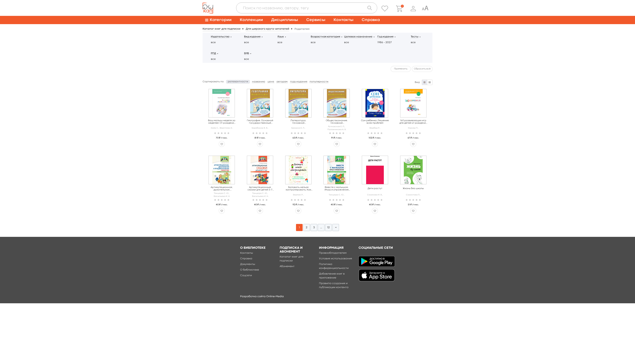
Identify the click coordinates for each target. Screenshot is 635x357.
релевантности (238, 82)
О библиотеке (249, 270)
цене (271, 82)
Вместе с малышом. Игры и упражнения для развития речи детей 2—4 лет (337, 188)
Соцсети (246, 275)
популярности (319, 82)
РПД (213, 53)
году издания (298, 82)
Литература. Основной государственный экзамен (298, 121)
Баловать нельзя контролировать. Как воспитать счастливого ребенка (298, 188)
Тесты (414, 37)
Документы (247, 264)
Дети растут (375, 188)
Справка (371, 20)
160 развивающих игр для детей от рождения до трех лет (413, 121)
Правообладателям (333, 253)
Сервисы (315, 20)
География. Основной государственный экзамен (260, 121)
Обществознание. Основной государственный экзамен (337, 121)
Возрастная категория (325, 37)
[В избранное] (221, 144)
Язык (280, 37)
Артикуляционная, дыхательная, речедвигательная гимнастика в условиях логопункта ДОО (222, 188)
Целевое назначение (358, 37)
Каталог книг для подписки (221, 29)
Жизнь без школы (413, 188)
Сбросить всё (422, 69)
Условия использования (335, 259)
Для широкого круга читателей (267, 29)
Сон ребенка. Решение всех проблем (375, 121)
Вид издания (252, 37)
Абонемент (287, 266)
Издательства (220, 37)
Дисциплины (284, 20)
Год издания (385, 37)
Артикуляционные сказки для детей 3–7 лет (260, 188)
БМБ (246, 53)
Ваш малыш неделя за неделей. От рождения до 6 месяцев (221, 121)
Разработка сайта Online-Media (262, 296)
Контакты (343, 20)
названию (258, 82)
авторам (282, 82)
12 (328, 227)
